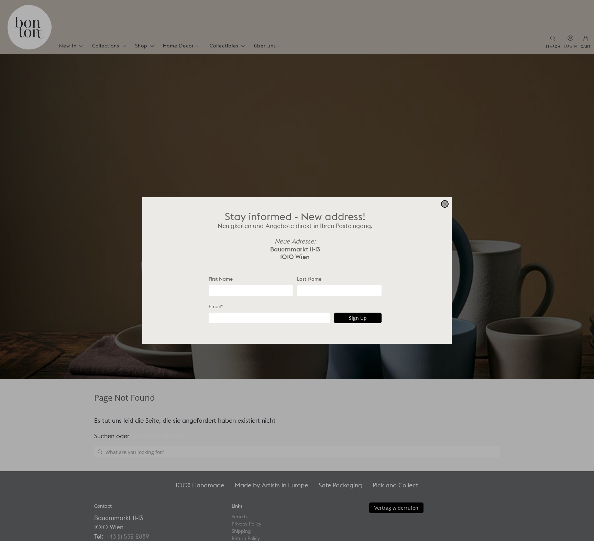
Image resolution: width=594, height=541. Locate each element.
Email (216, 306)
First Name (221, 279)
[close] (444, 204)
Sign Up (358, 318)
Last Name (309, 279)
